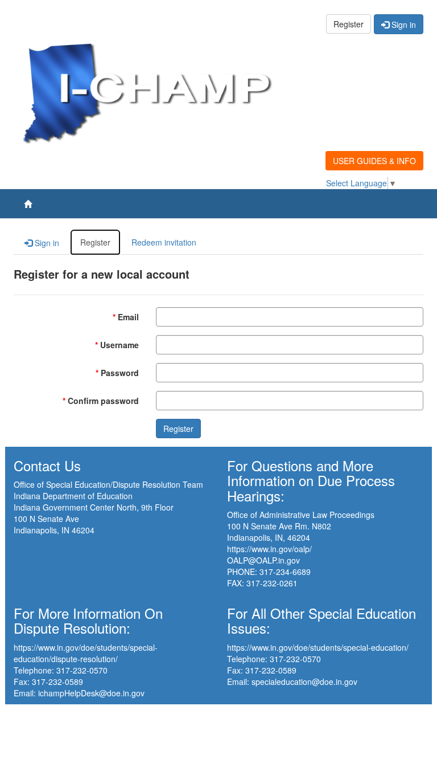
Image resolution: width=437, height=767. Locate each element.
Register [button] (348, 24)
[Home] (27, 203)
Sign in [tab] (45, 242)
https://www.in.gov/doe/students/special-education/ (318, 647)
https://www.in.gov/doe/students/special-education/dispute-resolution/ (86, 653)
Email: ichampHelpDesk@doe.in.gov (79, 693)
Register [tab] (95, 242)
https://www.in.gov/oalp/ (269, 548)
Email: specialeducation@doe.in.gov (292, 681)
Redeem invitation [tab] (163, 242)
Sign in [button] (402, 24)
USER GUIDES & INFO (374, 160)
